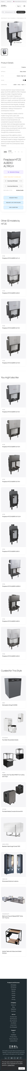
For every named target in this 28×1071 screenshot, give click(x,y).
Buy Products (13, 1021)
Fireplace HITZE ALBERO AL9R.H (11, 621)
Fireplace (24, 67)
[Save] (15, 151)
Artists (13, 993)
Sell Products (13, 1019)
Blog (13, 1007)
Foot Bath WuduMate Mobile (10, 740)
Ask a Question (13, 207)
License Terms (13, 1041)
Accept (22, 1068)
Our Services (13, 1017)
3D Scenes (13, 987)
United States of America (20, 1)
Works (13, 997)
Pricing (13, 999)
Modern (18, 76)
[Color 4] (25, 80)
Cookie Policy (11, 1065)
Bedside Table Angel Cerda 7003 (11, 846)
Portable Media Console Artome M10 (12, 811)
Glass (21, 71)
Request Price (13, 197)
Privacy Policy (13, 1037)
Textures (13, 989)
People (13, 995)
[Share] (21, 151)
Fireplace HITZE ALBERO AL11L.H (11, 258)
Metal (24, 71)
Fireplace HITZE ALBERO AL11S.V (11, 328)
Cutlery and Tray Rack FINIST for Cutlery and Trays (13, 775)
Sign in (19, 6)
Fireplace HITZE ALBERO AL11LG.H (11, 516)
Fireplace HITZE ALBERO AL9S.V (11, 551)
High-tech (23, 76)
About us (13, 1005)
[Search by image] (15, 12)
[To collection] (18, 151)
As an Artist (13, 1025)
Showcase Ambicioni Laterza (10, 881)
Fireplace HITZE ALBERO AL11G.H (11, 363)
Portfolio (13, 1011)
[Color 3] (23, 80)
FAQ (13, 1032)
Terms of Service (13, 1039)
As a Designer (13, 1027)
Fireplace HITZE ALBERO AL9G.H (11, 293)
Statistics (13, 1009)
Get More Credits (19, 190)
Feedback (13, 1035)
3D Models (13, 985)
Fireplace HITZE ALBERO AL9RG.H (11, 586)
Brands (13, 991)
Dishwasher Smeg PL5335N (9, 705)
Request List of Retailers (13, 202)
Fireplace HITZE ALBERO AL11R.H (11, 481)
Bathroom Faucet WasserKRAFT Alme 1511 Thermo (12, 917)
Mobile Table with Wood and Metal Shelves (11, 952)
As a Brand (13, 1023)
